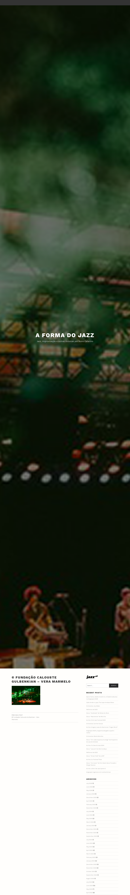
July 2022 (89, 882)
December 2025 (91, 797)
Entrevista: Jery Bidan (93, 706)
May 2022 (89, 889)
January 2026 (90, 794)
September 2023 (91, 836)
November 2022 (91, 868)
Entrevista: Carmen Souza (94, 723)
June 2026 (89, 787)
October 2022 (90, 871)
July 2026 (89, 783)
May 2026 (89, 790)
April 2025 (89, 801)
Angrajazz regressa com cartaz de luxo (98, 772)
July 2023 (89, 840)
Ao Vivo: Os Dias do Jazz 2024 (95, 745)
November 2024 (91, 808)
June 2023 (89, 843)
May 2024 (89, 818)
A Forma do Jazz (65, 335)
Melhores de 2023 (92, 752)
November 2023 (91, 832)
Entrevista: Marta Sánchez (94, 736)
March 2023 (90, 854)
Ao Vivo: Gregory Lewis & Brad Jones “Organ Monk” (102, 727)
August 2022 (90, 878)
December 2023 (91, 829)
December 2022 (91, 864)
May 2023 (89, 847)
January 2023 (90, 861)
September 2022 (91, 875)
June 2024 (89, 815)
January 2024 (90, 825)
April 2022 (89, 892)
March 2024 (90, 822)
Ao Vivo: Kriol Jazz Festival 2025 (96, 720)
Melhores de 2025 (92, 709)
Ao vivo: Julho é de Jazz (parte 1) (96, 768)
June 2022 (89, 885)
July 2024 (89, 811)
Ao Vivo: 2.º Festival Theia (94, 759)
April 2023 (89, 850)
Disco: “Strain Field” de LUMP (95, 756)
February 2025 (90, 804)
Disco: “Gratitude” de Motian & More (97, 713)
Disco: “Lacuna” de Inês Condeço (96, 749)
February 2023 (91, 857)
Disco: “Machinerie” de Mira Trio (96, 716)
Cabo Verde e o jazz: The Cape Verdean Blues (100, 702)
